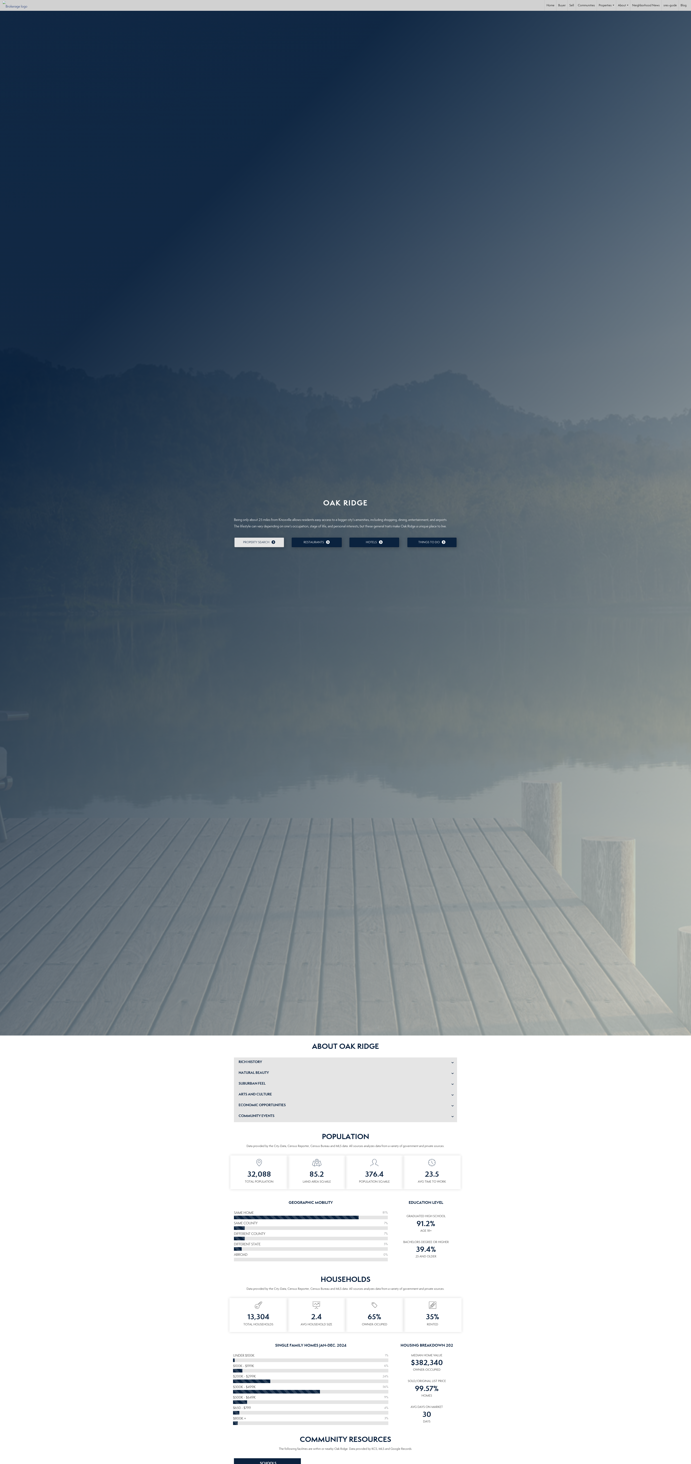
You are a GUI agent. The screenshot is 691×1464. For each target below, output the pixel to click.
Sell (571, 5)
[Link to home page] (17, 5)
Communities (586, 5)
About (624, 7)
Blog (684, 5)
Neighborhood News (646, 5)
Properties (607, 7)
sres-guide (670, 5)
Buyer (562, 5)
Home (550, 5)
